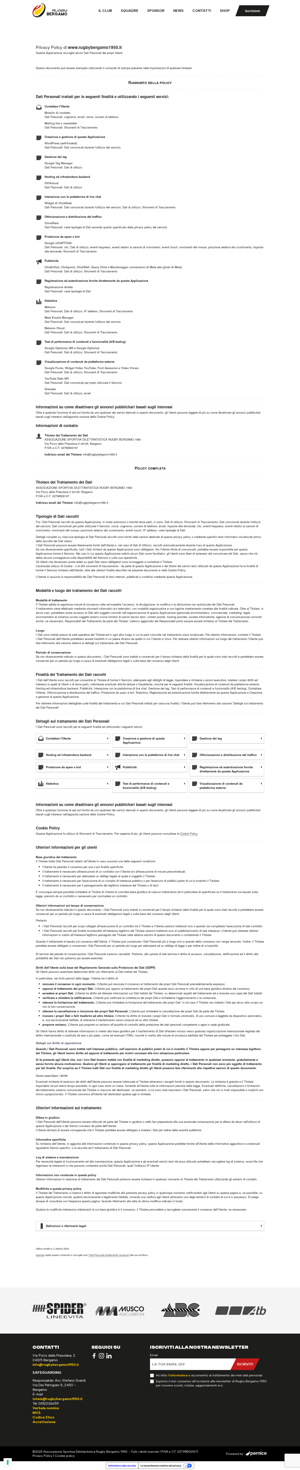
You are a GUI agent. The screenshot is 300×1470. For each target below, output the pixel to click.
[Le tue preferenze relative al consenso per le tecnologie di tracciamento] (8, 1462)
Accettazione (44, 1422)
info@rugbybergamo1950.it (56, 1365)
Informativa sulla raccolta (122, 1465)
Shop (225, 11)
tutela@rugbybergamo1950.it (58, 1399)
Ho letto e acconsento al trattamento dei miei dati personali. (209, 1375)
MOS (37, 1413)
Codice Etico (43, 1417)
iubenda (40, 1255)
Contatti (201, 11)
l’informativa (178, 1375)
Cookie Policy (188, 833)
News (178, 11)
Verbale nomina (46, 1408)
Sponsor (155, 11)
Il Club (105, 11)
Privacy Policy (42, 1456)
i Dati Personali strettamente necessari (108, 1255)
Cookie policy (65, 1456)
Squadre (129, 11)
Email (154, 1355)
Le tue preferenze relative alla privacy (161, 1465)
